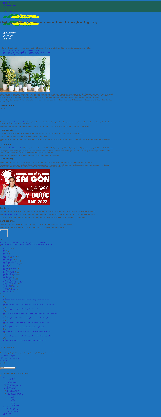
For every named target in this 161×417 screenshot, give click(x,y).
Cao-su (5, 255)
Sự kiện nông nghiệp (9, 279)
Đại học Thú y (7, 291)
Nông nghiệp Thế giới (9, 273)
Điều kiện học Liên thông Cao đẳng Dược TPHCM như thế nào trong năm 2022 (27, 52)
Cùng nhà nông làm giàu (10, 261)
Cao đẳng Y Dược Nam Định (14, 148)
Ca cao (5, 252)
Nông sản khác (7, 276)
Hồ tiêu (5, 267)
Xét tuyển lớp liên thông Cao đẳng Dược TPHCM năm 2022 (21, 51)
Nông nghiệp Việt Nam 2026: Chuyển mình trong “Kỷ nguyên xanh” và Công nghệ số (28, 304)
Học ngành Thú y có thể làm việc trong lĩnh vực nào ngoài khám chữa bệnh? (26, 300)
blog (4, 250)
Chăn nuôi (6, 258)
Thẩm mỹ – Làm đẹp (9, 280)
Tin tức (5, 39)
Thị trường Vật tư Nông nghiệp (12, 282)
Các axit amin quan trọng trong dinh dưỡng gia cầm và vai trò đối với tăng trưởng (27, 336)
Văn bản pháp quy (12, 382)
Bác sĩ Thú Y (7, 2)
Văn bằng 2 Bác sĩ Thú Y (14, 411)
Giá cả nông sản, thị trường (11, 264)
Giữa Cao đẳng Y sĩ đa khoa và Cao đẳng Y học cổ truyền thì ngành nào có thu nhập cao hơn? (31, 313)
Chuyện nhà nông (8, 33)
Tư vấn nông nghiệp (9, 32)
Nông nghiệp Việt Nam (10, 274)
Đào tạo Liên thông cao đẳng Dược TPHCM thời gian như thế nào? (23, 54)
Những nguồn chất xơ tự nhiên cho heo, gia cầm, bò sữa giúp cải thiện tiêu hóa (26, 331)
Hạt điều (5, 265)
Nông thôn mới (7, 277)
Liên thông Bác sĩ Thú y (10, 268)
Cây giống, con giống (9, 256)
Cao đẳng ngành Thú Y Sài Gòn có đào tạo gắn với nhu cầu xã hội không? (25, 318)
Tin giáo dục (7, 4)
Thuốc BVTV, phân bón (10, 283)
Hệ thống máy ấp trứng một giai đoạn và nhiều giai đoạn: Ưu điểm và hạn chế (26, 322)
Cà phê (5, 253)
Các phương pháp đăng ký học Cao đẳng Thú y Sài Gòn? (20, 309)
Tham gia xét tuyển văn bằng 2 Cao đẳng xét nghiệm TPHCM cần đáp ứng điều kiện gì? (26, 244)
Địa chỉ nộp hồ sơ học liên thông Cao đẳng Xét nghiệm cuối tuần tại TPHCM (22, 243)
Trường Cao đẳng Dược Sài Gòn (15, 122)
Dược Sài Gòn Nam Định (11, 214)
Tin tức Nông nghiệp (9, 5)
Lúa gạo (5, 270)
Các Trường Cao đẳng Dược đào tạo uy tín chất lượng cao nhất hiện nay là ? (26, 340)
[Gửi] (0, 369)
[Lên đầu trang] (0, 375)
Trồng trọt (6, 288)
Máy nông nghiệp (8, 271)
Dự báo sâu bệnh (8, 262)
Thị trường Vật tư (9, 35)
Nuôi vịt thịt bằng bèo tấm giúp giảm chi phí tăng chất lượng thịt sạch (23, 327)
